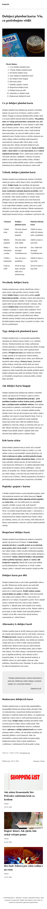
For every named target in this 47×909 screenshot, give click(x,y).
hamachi (5, 4)
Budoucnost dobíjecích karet (20, 96)
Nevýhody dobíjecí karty (18, 73)
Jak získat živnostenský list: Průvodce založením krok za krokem (19, 796)
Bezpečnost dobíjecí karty (19, 87)
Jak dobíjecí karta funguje (19, 79)
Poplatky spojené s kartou (19, 84)
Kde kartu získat (15, 82)
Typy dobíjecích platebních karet (21, 76)
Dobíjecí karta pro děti (18, 90)
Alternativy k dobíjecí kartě (19, 93)
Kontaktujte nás (25, 753)
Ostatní (42, 761)
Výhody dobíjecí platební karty (21, 70)
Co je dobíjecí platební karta (20, 67)
